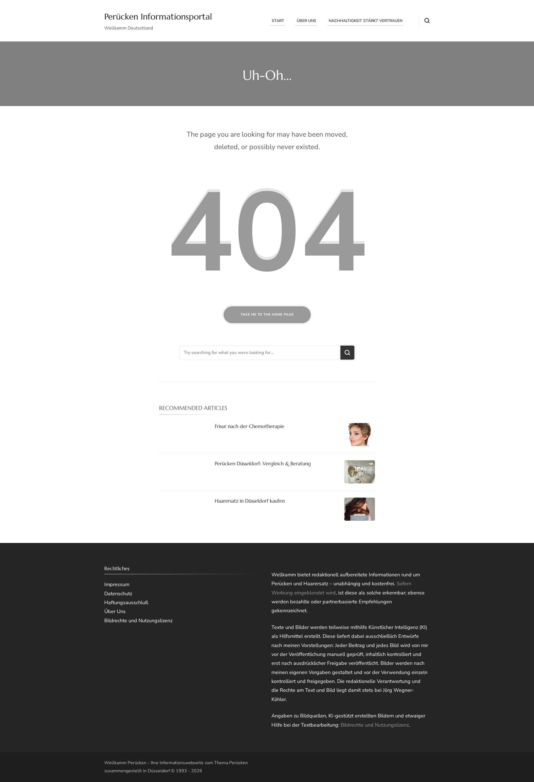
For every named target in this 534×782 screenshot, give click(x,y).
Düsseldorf (159, 771)
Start (278, 20)
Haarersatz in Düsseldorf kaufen (250, 501)
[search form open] (424, 20)
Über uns (306, 20)
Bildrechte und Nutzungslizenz (375, 725)
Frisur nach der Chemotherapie (249, 426)
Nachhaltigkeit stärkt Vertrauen (365, 20)
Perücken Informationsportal (158, 16)
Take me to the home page (267, 314)
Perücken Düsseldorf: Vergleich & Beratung (263, 463)
